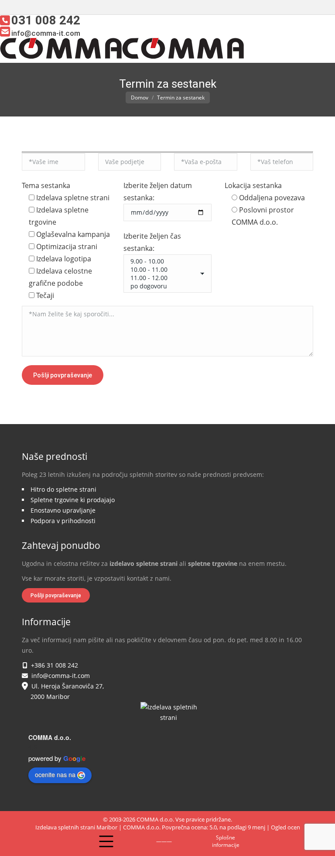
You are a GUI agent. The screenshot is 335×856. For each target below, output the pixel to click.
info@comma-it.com (59, 675)
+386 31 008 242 (52, 665)
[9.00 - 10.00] (164, 261)
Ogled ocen (285, 827)
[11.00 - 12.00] (164, 278)
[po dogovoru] (164, 286)
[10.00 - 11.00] (164, 269)
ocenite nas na (55, 774)
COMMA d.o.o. (49, 737)
